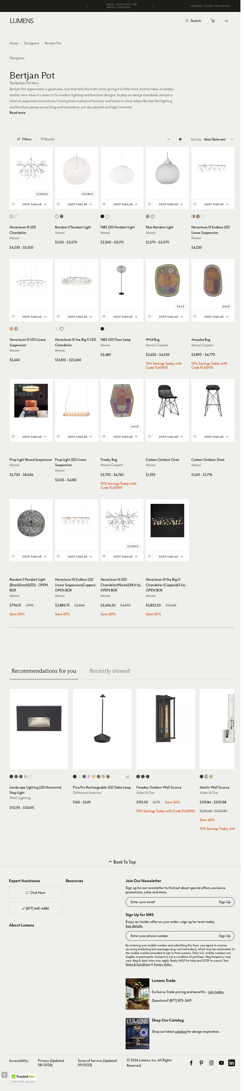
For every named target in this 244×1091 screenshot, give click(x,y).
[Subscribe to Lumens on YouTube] (218, 1060)
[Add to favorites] (13, 203)
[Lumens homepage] (22, 21)
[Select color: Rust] (98, 773)
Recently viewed (110, 667)
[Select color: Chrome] (89, 773)
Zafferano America (87, 790)
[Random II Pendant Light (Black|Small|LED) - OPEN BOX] (31, 518)
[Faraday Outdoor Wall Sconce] (165, 715)
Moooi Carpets (155, 344)
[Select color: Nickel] (16, 215)
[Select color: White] (21, 215)
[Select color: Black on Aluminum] (11, 773)
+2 (127, 774)
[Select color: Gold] (94, 773)
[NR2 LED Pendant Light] (120, 168)
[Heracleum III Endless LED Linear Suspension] (209, 168)
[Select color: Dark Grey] (84, 773)
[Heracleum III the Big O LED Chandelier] (75, 279)
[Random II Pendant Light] (75, 168)
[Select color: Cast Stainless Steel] (25, 773)
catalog (178, 1029)
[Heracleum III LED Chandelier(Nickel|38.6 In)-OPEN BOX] (120, 518)
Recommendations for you (43, 667)
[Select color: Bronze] (147, 773)
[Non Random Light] (165, 168)
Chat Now (37, 890)
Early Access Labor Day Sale (122, 6)
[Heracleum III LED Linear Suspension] (31, 279)
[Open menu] (226, 20)
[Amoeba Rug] (209, 279)
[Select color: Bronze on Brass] (21, 773)
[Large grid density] (177, 139)
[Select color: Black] (61, 215)
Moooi (14, 237)
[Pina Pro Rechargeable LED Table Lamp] (102, 715)
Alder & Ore (145, 790)
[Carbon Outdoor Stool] (209, 399)
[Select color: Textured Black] (138, 773)
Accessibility (18, 1058)
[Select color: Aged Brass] (143, 773)
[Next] (153, 6)
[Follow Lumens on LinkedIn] (228, 1060)
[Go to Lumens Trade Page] (135, 991)
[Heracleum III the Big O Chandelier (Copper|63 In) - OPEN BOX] (165, 518)
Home (14, 43)
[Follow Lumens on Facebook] (188, 1060)
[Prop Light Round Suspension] (31, 399)
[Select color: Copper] (11, 215)
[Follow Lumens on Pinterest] (198, 1060)
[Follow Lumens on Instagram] (208, 1060)
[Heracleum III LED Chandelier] (31, 168)
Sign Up (221, 899)
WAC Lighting (20, 795)
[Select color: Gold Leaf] (108, 773)
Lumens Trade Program (210, 6)
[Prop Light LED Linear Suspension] (75, 399)
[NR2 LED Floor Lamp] (120, 279)
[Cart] (213, 22)
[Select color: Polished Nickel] (206, 773)
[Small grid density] (165, 139)
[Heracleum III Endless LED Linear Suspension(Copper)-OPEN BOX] (75, 518)
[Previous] (87, 6)
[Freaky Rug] (120, 399)
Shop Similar (31, 203)
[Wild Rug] (165, 279)
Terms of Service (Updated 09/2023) (91, 1060)
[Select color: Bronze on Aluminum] (16, 773)
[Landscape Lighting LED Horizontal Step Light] (39, 715)
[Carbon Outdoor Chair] (165, 399)
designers (17, 58)
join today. (214, 989)
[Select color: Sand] (103, 773)
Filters (26, 139)
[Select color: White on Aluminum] (30, 773)
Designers (31, 43)
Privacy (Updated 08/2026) (51, 1060)
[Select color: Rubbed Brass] (211, 773)
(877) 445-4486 (36, 905)
